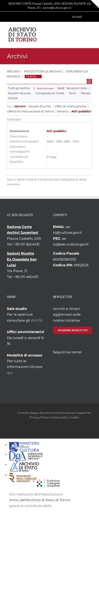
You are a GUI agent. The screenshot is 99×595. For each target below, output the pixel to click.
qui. (10, 372)
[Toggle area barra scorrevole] (95, 4)
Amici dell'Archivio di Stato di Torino (39, 500)
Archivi (13, 71)
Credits (74, 417)
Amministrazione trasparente (70, 412)
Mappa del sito (39, 412)
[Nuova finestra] (48, 481)
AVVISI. (37, 320)
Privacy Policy (39, 417)
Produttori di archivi (43, 71)
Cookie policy (59, 417)
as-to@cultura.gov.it (57, 7)
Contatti (23, 412)
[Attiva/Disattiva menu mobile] (90, 34)
